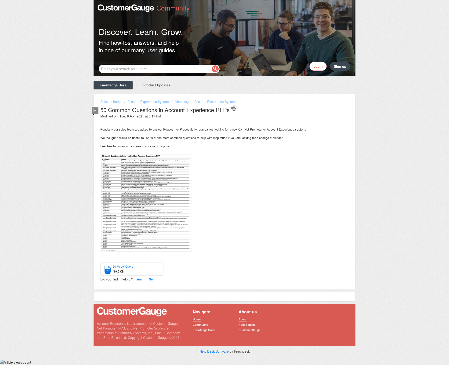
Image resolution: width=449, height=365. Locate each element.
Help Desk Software (214, 351)
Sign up (340, 66)
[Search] (215, 68)
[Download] (216, 123)
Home (197, 319)
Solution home (111, 101)
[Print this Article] (233, 108)
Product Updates (156, 85)
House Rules (247, 324)
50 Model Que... (123, 266)
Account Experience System (148, 101)
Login (318, 66)
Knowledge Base (113, 85)
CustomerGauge (250, 330)
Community (200, 324)
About (242, 319)
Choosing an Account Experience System (205, 101)
